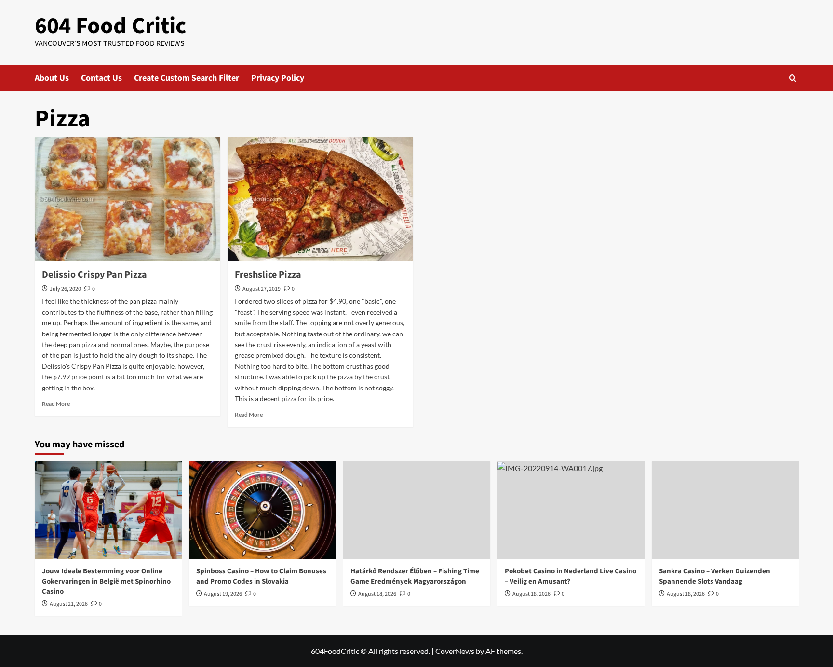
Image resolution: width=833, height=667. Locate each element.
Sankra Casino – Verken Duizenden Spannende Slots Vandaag (714, 576)
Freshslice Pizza (268, 274)
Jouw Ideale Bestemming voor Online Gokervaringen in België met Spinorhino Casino (106, 581)
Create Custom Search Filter (186, 78)
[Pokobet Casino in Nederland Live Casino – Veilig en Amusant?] (571, 510)
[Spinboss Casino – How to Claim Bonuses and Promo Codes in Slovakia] (262, 510)
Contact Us (101, 78)
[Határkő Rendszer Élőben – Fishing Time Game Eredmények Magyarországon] (416, 510)
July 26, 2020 (65, 289)
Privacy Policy (277, 78)
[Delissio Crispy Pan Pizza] (127, 199)
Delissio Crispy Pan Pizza (94, 274)
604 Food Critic (110, 26)
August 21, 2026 (69, 604)
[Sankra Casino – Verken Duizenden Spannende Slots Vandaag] (725, 510)
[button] (793, 77)
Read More (56, 403)
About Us (52, 78)
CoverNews (454, 650)
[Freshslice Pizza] (320, 199)
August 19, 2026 (223, 594)
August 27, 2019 (261, 289)
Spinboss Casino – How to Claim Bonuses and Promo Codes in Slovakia (261, 576)
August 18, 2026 (377, 594)
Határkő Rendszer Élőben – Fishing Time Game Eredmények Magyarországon (414, 576)
